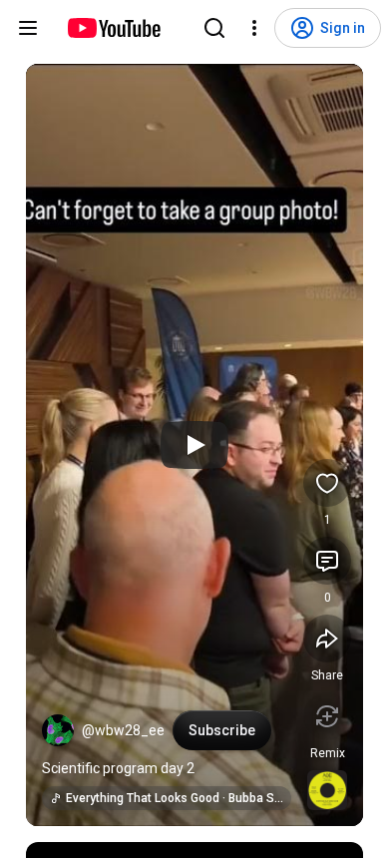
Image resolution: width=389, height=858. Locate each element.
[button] (58, 730)
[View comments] (327, 561)
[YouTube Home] (113, 28)
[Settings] (254, 28)
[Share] (327, 638)
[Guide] (28, 28)
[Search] (214, 28)
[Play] (194, 445)
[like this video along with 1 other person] (327, 483)
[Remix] (327, 716)
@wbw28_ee (123, 730)
